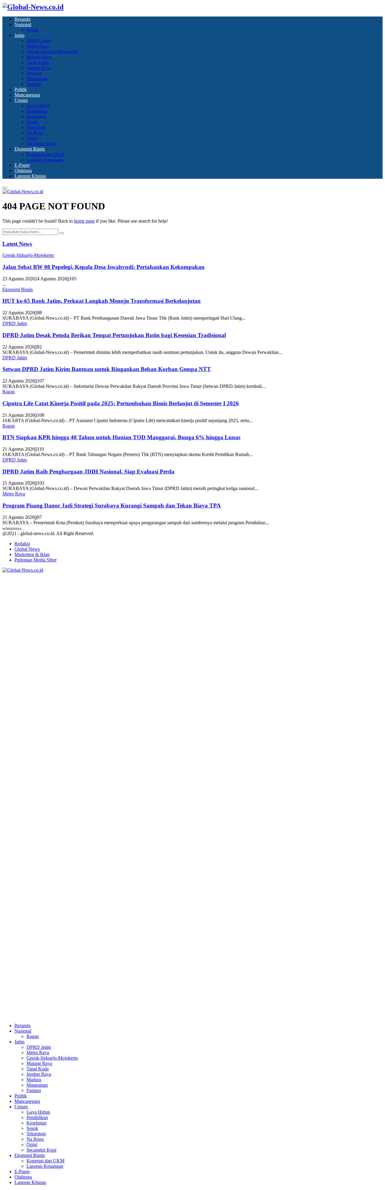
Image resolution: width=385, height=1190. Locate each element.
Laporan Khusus (30, 175)
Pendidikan (37, 111)
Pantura (33, 84)
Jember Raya (38, 67)
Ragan (32, 29)
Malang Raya (39, 56)
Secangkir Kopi (41, 143)
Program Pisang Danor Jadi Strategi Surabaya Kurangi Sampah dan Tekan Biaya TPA (111, 505)
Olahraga (23, 170)
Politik (20, 89)
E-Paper (22, 165)
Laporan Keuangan (44, 159)
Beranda (22, 19)
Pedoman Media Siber (35, 559)
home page (84, 221)
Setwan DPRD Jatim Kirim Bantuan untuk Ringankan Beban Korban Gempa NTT (106, 369)
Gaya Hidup (38, 105)
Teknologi (36, 127)
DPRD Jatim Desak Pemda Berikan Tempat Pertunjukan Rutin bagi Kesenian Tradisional (114, 335)
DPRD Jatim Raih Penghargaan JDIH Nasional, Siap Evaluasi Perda (88, 471)
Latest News (17, 244)
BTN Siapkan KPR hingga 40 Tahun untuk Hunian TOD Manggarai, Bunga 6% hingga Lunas (121, 437)
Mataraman (37, 78)
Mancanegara (27, 94)
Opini (31, 138)
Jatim (19, 35)
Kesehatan (36, 116)
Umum (21, 100)
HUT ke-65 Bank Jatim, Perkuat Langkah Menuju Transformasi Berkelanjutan (101, 301)
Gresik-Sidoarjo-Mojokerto (52, 51)
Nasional (22, 24)
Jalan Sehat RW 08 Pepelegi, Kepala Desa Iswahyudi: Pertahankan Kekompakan (103, 267)
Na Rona (35, 132)
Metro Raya (37, 46)
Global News (27, 549)
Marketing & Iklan (32, 554)
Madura (33, 73)
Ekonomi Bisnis (29, 148)
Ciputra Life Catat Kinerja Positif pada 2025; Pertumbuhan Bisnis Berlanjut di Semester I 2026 (120, 403)
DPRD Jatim (38, 40)
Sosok (32, 121)
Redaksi (22, 543)
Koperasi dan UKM (45, 154)
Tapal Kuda (37, 62)
